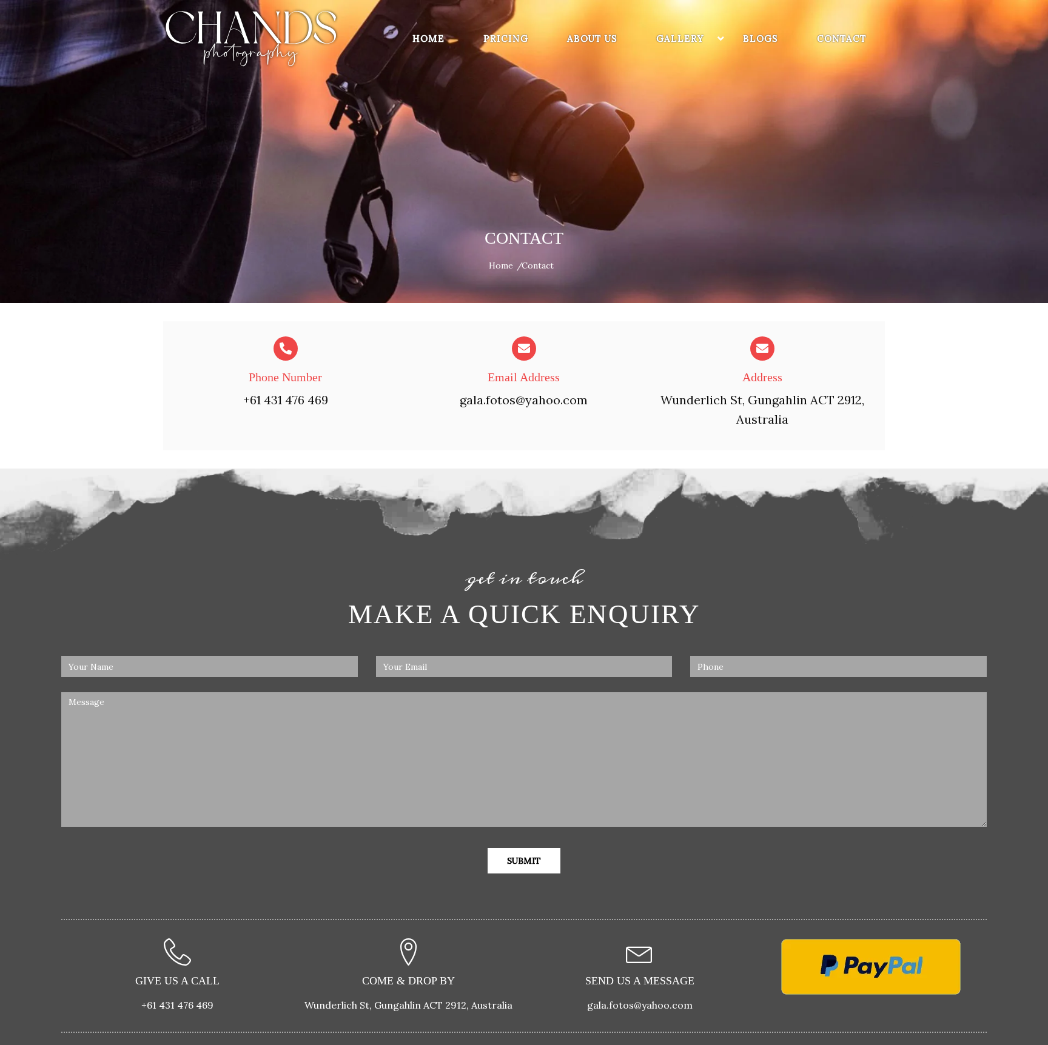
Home (428, 38)
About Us (592, 38)
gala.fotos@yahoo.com (524, 399)
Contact (842, 38)
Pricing (505, 38)
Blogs (760, 38)
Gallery (680, 38)
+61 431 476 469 (285, 399)
